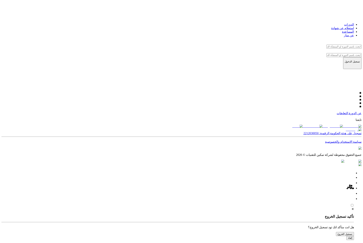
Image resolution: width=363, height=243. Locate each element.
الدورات (349, 24)
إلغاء (350, 238)
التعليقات (342, 113)
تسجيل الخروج (344, 234)
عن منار (349, 35)
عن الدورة (355, 113)
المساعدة (348, 31)
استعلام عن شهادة (342, 28)
